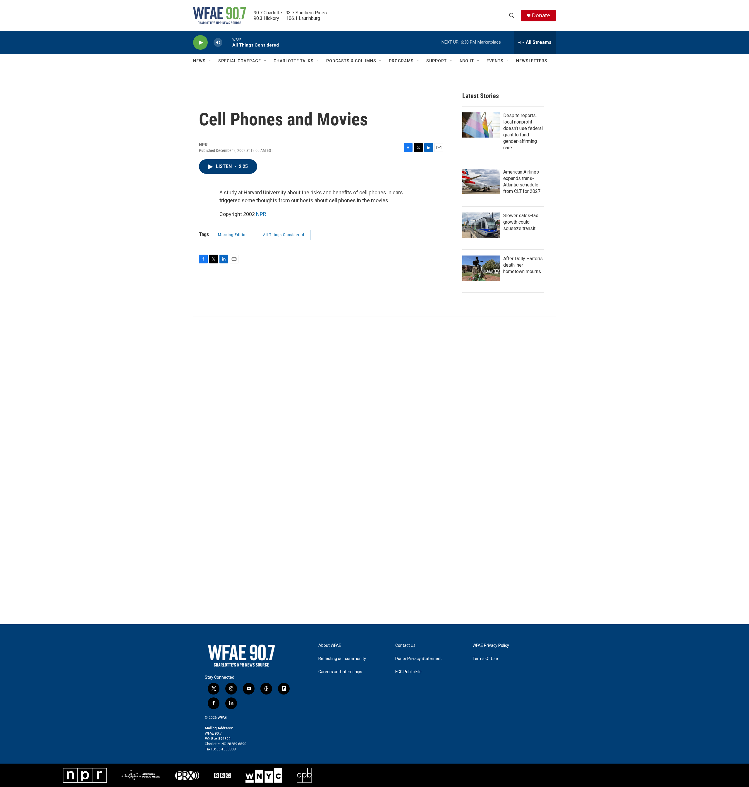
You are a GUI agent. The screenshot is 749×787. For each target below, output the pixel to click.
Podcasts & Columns (351, 61)
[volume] (218, 42)
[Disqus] (374, 395)
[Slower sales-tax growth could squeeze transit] (481, 225)
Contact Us (405, 645)
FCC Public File (408, 672)
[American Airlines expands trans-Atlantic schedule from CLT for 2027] (481, 181)
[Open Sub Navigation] (210, 61)
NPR (261, 214)
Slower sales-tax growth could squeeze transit (520, 222)
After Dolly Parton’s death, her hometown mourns (523, 265)
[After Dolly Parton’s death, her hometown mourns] (481, 268)
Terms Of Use (485, 658)
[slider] (227, 42)
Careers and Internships (340, 672)
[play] (200, 42)
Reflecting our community (342, 658)
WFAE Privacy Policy (491, 645)
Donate (541, 15)
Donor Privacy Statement (418, 658)
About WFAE (329, 645)
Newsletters (531, 61)
